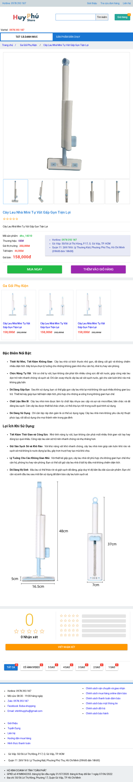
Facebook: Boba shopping (22, 706)
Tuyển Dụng (14, 728)
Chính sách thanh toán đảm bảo (103, 698)
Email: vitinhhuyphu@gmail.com (25, 711)
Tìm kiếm (102, 17)
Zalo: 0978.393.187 (18, 701)
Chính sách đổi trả (95, 708)
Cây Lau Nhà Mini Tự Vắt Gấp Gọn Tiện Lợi (65, 45)
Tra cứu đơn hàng (109, 3)
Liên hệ (127, 3)
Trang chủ (9, 45)
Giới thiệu (92, 3)
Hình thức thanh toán (19, 743)
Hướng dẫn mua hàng (19, 738)
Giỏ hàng (122, 17)
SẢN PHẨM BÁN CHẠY (68, 36)
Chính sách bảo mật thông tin (102, 703)
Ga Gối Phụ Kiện (28, 45)
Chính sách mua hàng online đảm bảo (106, 693)
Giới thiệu (13, 723)
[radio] (16, 631)
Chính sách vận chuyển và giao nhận (105, 688)
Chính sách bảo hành (97, 713)
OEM (21, 240)
